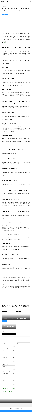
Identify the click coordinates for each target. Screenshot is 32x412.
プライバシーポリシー (16, 408)
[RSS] (1, 410)
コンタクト (21, 408)
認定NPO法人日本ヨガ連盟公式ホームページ (9, 391)
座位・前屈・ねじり (5, 14)
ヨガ (4, 311)
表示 (4, 42)
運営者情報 (10, 408)
